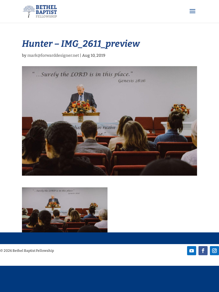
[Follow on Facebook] (203, 250)
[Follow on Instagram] (214, 250)
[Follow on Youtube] (191, 250)
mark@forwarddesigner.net (53, 55)
